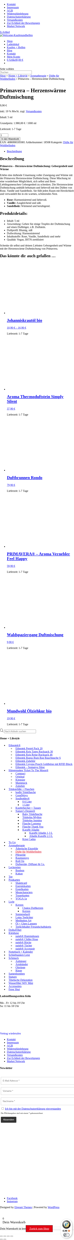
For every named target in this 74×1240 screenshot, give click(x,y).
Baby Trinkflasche (32, 814)
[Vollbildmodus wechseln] (4, 1236)
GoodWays (21, 795)
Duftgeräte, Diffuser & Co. (30, 864)
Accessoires (15, 986)
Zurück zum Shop (39, 1228)
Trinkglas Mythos (31, 817)
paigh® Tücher (23, 945)
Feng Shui (14, 989)
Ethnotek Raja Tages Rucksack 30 (34, 751)
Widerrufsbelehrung (17, 13)
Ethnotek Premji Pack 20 (29, 748)
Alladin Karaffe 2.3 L (41, 836)
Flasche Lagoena (31, 823)
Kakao (19, 873)
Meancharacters (24, 892)
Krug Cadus (29, 839)
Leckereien (15, 867)
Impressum (13, 7)
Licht (11, 901)
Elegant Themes (23, 1207)
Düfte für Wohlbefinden (28, 851)
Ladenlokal (13, 44)
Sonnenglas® (22, 914)
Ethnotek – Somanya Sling (30, 767)
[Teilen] (8, 1236)
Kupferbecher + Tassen (28, 807)
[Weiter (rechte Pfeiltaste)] (4, 1239)
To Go (12, 842)
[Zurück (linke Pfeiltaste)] (1, 1239)
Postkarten (14, 879)
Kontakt (11, 4)
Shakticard (21, 882)
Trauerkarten (22, 895)
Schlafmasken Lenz (19, 954)
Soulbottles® (22, 798)
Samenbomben (17, 973)
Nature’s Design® (25, 811)
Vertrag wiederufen (10, 1033)
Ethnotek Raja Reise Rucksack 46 (33, 754)
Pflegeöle (20, 854)
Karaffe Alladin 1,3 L (41, 832)
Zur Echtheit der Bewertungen (23, 23)
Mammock (21, 782)
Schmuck (14, 958)
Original (19, 776)
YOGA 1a (21, 898)
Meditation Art (23, 920)
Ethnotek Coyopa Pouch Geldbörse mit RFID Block (43, 764)
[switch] (66, 1235)
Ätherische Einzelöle (26, 848)
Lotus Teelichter (24, 917)
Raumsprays (22, 857)
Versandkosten (15, 19)
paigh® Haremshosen (27, 936)
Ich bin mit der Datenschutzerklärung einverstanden (33, 1108)
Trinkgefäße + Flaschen (21, 789)
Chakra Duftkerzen (32, 907)
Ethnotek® (14, 745)
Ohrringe (20, 967)
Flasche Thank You (32, 826)
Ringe (18, 970)
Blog (9, 50)
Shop (10, 41)
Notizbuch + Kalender (21, 951)
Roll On (19, 861)
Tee (11, 876)
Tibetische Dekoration (21, 979)
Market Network (16, 26)
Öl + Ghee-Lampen (26, 923)
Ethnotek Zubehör (25, 760)
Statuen (13, 976)
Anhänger (20, 961)
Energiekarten (23, 886)
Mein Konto (13, 56)
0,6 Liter (27, 801)
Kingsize (20, 779)
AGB (10, 10)
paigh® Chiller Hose (26, 939)
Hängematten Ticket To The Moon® (28, 770)
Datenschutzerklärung (19, 16)
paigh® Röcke (23, 942)
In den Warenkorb (10, 139)
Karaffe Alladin (30, 829)
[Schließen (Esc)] (11, 1236)
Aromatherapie (38, 75)
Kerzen (19, 904)
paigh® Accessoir (25, 948)
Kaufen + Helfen (16, 47)
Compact (20, 773)
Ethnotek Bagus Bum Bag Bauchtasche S (38, 757)
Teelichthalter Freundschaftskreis (33, 926)
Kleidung (14, 933)
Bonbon (19, 870)
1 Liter (26, 804)
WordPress (53, 1207)
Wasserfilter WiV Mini (21, 983)
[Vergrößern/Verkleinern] (1, 1236)
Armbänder (21, 964)
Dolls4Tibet (15, 929)
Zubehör (20, 785)
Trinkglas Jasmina (32, 820)
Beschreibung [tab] (14, 151)
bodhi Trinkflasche (25, 792)
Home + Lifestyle (18, 75)
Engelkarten (22, 889)
